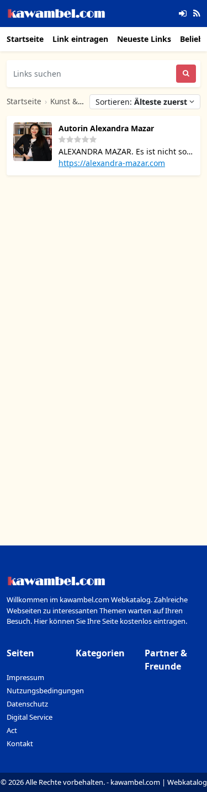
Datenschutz (27, 704)
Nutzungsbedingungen (45, 690)
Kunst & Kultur (76, 101)
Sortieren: (141, 102)
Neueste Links (144, 39)
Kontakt (20, 743)
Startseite (25, 39)
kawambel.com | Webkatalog (158, 782)
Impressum (25, 677)
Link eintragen (80, 39)
